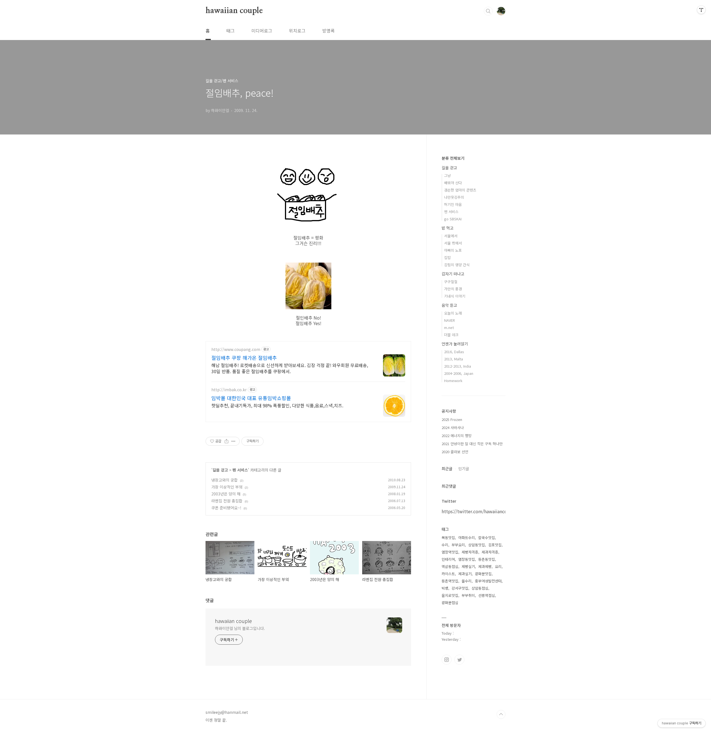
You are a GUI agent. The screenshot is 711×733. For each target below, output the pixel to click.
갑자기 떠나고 (453, 273)
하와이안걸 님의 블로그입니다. (240, 628)
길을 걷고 (220, 470)
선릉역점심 (486, 595)
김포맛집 (495, 544)
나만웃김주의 (454, 197)
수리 (445, 544)
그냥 (447, 175)
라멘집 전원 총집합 (226, 500)
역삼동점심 (450, 566)
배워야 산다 (453, 182)
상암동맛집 (476, 544)
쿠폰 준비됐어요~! (226, 507)
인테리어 (448, 559)
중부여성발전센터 (488, 581)
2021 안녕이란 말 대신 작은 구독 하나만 (472, 443)
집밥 (447, 257)
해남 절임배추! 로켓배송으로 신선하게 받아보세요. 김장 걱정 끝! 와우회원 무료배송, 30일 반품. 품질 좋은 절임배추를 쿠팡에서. (289, 368)
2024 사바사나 (453, 427)
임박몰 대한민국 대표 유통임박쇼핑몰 (251, 398)
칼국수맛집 (486, 537)
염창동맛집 (466, 559)
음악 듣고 (449, 305)
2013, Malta (453, 358)
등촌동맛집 (486, 559)
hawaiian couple (234, 11)
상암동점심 (480, 588)
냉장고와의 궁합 (224, 480)
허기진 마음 (453, 204)
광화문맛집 (483, 573)
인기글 (463, 468)
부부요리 (458, 544)
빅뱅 (445, 588)
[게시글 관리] (233, 441)
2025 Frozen (452, 419)
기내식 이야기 (454, 296)
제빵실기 (468, 566)
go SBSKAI (453, 218)
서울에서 (450, 235)
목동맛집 (448, 537)
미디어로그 (261, 30)
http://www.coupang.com (235, 349)
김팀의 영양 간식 (457, 264)
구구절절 (450, 281)
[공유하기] (226, 441)
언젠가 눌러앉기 (455, 343)
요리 (498, 566)
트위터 (459, 660)
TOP (501, 714)
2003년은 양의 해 (226, 494)
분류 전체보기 (453, 158)
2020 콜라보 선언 (455, 451)
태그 (230, 30)
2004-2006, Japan (458, 373)
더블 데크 (451, 334)
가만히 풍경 (453, 288)
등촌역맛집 (450, 581)
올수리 (467, 581)
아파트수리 (466, 537)
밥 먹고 (448, 228)
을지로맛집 (450, 595)
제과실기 (465, 573)
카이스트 (448, 573)
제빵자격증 (470, 552)
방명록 (328, 30)
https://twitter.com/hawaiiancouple (479, 511)
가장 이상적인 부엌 (226, 487)
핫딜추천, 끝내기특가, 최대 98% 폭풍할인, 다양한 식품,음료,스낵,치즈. (277, 405)
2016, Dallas (454, 351)
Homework (453, 380)
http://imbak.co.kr (229, 389)
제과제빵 (485, 566)
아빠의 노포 (453, 250)
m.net (449, 327)
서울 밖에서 (453, 243)
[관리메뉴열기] (701, 10)
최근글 (447, 468)
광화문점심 (450, 602)
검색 (488, 11)
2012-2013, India (457, 366)
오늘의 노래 (453, 313)
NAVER (449, 320)
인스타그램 (447, 660)
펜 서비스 (240, 470)
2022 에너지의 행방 (457, 435)
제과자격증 (490, 552)
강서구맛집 (460, 588)
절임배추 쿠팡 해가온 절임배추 (244, 357)
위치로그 (297, 30)
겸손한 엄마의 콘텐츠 (460, 190)
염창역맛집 (450, 552)
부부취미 (468, 595)
